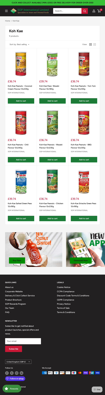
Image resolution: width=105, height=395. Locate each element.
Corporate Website (14, 291)
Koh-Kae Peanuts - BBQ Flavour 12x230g (81, 146)
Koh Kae (16, 21)
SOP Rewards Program (15, 304)
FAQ (7, 312)
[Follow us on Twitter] (12, 373)
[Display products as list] (95, 44)
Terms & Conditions (66, 312)
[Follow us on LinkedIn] (21, 373)
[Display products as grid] (90, 44)
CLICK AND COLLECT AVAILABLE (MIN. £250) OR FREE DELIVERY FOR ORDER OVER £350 (52, 3)
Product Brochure (13, 300)
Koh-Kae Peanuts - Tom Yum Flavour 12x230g (83, 87)
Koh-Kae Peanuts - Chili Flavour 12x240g (18, 146)
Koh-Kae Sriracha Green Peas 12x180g (83, 205)
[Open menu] (6, 11)
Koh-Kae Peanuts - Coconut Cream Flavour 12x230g (20, 87)
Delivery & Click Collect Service (20, 295)
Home (7, 21)
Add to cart (21, 101)
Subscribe (13, 349)
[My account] (94, 10)
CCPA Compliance (65, 291)
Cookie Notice (63, 287)
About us (9, 287)
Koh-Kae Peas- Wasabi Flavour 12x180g (49, 87)
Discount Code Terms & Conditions (73, 295)
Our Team (9, 308)
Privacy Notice (64, 304)
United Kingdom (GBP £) (16, 362)
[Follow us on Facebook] (7, 373)
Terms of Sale (63, 308)
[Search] (84, 11)
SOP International (16, 93)
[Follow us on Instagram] (16, 373)
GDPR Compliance (65, 300)
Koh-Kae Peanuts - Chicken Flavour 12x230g (51, 205)
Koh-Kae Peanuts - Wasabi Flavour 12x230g (50, 146)
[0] (99, 10)
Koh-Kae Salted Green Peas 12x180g (20, 205)
